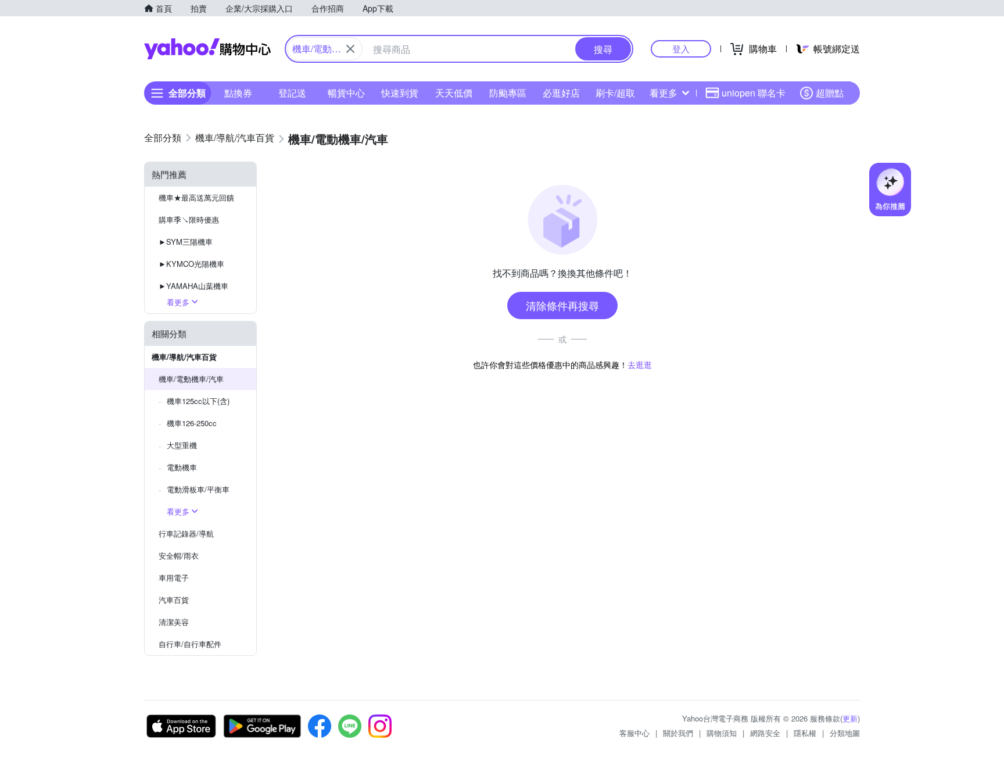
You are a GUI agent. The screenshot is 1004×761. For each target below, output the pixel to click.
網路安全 (765, 732)
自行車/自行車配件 (190, 643)
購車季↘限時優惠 (189, 219)
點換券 (238, 92)
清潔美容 (174, 621)
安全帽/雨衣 (179, 555)
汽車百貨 (174, 599)
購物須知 (722, 732)
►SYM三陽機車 (186, 241)
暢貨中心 (346, 92)
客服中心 (634, 732)
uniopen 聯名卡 (754, 92)
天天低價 (453, 92)
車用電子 (174, 577)
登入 (681, 48)
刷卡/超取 (615, 92)
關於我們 (678, 732)
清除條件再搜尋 (562, 305)
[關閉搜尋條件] (350, 49)
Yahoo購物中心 (207, 49)
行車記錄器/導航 (186, 533)
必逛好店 (561, 92)
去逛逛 (640, 364)
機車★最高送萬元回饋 (196, 197)
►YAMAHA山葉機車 (193, 285)
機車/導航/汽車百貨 (184, 356)
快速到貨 (399, 92)
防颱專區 (507, 92)
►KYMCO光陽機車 (191, 263)
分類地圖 (845, 732)
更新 (850, 718)
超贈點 (830, 92)
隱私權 (805, 732)
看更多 (663, 92)
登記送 (292, 92)
